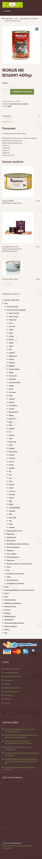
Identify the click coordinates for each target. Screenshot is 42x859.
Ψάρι (5, 633)
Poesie (11, 445)
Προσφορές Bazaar (10, 600)
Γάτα (16, 18)
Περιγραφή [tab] (6, 116)
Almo (10, 422)
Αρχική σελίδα (8, 18)
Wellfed (11, 372)
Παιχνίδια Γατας (11, 537)
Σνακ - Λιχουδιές (11, 554)
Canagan (11, 402)
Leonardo (12, 448)
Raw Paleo (12, 494)
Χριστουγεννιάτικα (9, 616)
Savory (11, 323)
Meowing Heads (13, 412)
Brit (10, 471)
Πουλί (6, 596)
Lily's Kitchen (13, 405)
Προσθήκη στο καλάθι (22, 92)
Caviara (11, 336)
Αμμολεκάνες (10, 560)
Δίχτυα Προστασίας (12, 580)
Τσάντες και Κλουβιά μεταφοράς (14, 623)
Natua (11, 481)
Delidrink (12, 366)
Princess (11, 464)
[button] (36, 29)
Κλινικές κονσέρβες (14, 382)
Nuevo (11, 438)
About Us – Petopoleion (12, 669)
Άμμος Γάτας (10, 534)
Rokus (9, 106)
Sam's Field (12, 517)
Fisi (10, 432)
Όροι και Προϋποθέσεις (12, 691)
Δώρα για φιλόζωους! (10, 626)
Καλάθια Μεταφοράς (13, 557)
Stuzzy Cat (12, 418)
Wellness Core (13, 356)
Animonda (12, 511)
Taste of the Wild (14, 313)
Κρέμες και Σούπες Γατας (14, 530)
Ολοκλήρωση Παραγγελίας (13, 687)
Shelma (11, 488)
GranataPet (12, 379)
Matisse (11, 389)
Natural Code (13, 375)
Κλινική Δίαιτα (11, 540)
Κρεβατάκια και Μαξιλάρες (12, 603)
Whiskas (11, 359)
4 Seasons (11, 408)
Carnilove (12, 468)
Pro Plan (11, 455)
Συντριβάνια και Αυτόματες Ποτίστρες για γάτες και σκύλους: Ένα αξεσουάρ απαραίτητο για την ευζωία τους (21, 761)
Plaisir (11, 395)
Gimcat (11, 339)
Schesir (11, 343)
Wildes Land (12, 319)
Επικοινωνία (9, 680)
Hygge (11, 333)
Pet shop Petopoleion (11, 672)
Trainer (11, 346)
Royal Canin (12, 441)
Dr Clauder (12, 392)
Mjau (10, 501)
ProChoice (12, 458)
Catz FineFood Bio (14, 507)
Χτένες (9, 567)
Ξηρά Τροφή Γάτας (12, 306)
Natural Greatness (14, 369)
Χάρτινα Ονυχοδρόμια (13, 547)
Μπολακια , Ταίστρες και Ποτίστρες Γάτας (19, 563)
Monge (11, 504)
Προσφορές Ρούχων (10, 606)
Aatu (10, 478)
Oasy (10, 474)
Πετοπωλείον (9, 695)
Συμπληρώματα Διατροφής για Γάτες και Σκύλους (19, 590)
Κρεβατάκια (10, 550)
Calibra (11, 329)
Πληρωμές (8, 699)
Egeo (10, 520)
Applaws (11, 385)
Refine (11, 524)
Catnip (9, 577)
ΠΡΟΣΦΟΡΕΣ (8, 619)
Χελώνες (6, 629)
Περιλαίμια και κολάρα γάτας (15, 573)
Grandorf (12, 527)
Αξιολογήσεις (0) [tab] (8, 122)
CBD (8, 570)
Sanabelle (12, 399)
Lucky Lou (12, 491)
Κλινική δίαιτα (13, 451)
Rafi (10, 349)
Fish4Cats (12, 352)
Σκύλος (6, 586)
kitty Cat (11, 461)
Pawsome (11, 435)
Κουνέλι (6, 593)
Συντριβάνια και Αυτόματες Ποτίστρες (18, 544)
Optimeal (11, 428)
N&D (10, 514)
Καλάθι (7, 684)
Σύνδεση (7, 703)
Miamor (11, 415)
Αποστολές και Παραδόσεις (13, 676)
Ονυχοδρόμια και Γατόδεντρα (15, 583)
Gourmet (11, 484)
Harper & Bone (13, 316)
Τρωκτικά (7, 610)
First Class (12, 326)
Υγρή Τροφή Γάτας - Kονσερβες (29, 18)
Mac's (10, 425)
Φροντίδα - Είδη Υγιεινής (11, 300)
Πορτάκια (7, 613)
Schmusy (11, 497)
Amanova (12, 362)
